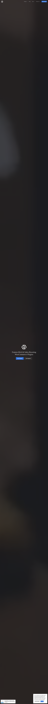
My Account (44, 1)
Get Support (28, 358)
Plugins (25, 1)
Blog (29, 1)
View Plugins (19, 358)
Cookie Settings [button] (37, 701)
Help (33, 1)
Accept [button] (42, 701)
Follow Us (37, 1)
